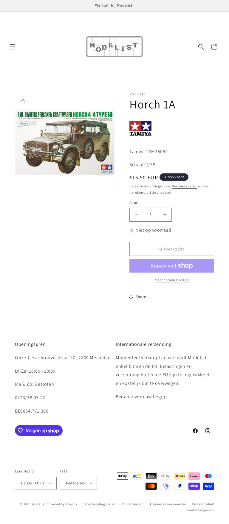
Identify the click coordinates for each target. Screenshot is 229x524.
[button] (12, 46)
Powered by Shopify (62, 504)
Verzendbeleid (203, 504)
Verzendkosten (184, 186)
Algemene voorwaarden (167, 504)
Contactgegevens (200, 510)
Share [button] (140, 296)
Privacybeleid (132, 504)
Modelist (39, 504)
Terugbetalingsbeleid (100, 504)
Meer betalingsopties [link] (172, 280)
